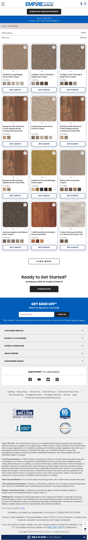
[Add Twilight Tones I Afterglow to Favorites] (82, 47)
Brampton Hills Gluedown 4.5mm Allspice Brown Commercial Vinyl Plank (70, 128)
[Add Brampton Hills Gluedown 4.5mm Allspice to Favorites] (82, 99)
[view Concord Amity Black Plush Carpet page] (13, 241)
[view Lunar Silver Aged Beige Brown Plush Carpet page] (9, 83)
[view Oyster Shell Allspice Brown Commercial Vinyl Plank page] (4, 137)
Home (4, 26)
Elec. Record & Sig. (16, 395)
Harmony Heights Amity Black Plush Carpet (15, 233)
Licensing (11, 392)
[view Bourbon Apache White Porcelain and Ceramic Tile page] (62, 241)
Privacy (82, 320)
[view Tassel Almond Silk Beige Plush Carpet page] (37, 189)
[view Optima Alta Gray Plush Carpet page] (62, 189)
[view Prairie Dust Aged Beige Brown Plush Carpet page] (4, 83)
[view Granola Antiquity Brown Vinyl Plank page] (42, 241)
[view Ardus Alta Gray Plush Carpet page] (75, 189)
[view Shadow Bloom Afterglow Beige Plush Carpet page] (42, 83)
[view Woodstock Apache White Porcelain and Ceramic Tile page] (66, 241)
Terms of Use (35, 392)
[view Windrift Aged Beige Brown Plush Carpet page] (17, 83)
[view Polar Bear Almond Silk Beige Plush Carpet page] (33, 189)
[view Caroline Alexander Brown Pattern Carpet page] (42, 137)
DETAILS (54, 21)
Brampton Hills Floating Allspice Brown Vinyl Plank (13, 181)
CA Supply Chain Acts (52, 395)
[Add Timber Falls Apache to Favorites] (82, 205)
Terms (74, 320)
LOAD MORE (44, 261)
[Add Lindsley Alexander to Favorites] (54, 99)
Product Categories (15, 338)
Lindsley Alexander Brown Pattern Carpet (42, 127)
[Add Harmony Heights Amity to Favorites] (25, 205)
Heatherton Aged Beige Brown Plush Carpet (12, 75)
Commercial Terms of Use (68, 392)
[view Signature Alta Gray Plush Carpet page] (66, 189)
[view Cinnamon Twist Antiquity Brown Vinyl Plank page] (33, 241)
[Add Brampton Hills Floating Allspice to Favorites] (25, 153)
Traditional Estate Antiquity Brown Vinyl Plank (43, 233)
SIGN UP (62, 314)
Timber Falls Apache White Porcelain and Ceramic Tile (71, 233)
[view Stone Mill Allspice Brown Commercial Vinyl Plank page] (9, 137)
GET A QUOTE (15, 90)
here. (23, 508)
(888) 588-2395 (54, 527)
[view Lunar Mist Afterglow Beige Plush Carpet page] (33, 83)
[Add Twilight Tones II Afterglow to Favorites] (54, 47)
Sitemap (66, 395)
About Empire (11, 353)
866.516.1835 (53, 372)
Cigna (74, 395)
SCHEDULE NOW (44, 289)
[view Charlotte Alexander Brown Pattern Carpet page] (50, 137)
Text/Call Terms (48, 392)
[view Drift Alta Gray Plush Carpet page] (79, 189)
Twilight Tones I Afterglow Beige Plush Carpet (71, 75)
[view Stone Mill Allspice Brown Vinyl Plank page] (9, 189)
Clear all (83, 37)
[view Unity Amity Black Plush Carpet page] (4, 241)
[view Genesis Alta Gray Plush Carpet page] (70, 189)
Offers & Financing (14, 346)
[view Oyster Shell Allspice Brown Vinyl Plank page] (4, 189)
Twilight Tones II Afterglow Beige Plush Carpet (42, 75)
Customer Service (13, 330)
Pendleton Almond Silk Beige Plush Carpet (43, 181)
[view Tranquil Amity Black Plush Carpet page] (9, 241)
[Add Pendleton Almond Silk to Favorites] (54, 153)
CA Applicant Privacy (34, 395)
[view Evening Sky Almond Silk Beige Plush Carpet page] (41, 189)
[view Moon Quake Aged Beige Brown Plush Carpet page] (22, 83)
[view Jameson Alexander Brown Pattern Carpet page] (33, 137)
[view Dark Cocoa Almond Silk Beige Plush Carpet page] (50, 189)
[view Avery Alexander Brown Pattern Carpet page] (46, 137)
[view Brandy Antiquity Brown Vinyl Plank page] (37, 241)
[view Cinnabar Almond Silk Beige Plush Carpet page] (46, 189)
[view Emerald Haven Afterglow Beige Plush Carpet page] (37, 83)
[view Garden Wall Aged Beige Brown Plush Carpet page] (13, 83)
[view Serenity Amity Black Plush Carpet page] (17, 241)
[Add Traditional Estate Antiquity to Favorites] (54, 205)
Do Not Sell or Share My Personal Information (43, 398)
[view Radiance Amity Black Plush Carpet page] (22, 241)
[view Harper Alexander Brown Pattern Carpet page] (37, 137)
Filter (84, 33)
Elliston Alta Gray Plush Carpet (69, 181)
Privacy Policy (22, 392)
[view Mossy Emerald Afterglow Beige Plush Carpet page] (46, 83)
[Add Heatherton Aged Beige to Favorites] (25, 47)
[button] (85, 3)
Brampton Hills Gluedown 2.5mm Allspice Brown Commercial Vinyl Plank (13, 128)
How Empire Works (14, 361)
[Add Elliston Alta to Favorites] (82, 153)
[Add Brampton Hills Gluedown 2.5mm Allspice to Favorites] (25, 99)
